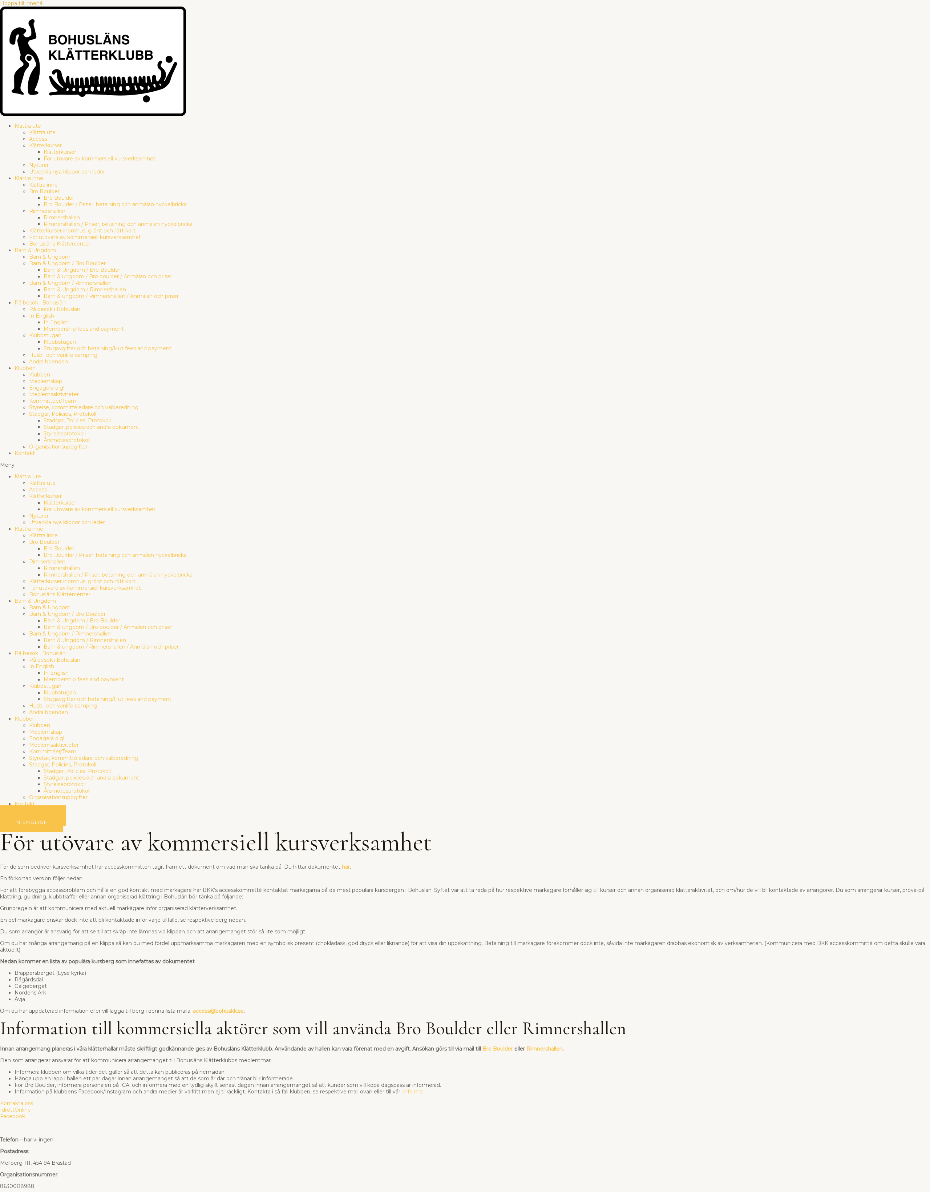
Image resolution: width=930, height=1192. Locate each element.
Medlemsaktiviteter (54, 394)
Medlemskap (45, 381)
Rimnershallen (47, 211)
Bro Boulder (44, 191)
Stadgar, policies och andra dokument (91, 427)
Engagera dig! (46, 387)
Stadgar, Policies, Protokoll (62, 414)
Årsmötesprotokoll (67, 440)
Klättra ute (28, 126)
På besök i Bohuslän (40, 302)
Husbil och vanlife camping (63, 355)
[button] (465, 465)
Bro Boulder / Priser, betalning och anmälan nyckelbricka (115, 204)
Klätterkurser (45, 145)
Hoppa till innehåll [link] (22, 3)
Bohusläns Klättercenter (59, 243)
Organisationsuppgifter (58, 446)
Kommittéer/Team (52, 401)
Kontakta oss (16, 1103)
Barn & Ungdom (35, 250)
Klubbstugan (45, 335)
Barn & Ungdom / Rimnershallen (70, 283)
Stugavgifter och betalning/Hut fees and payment (107, 348)
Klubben (25, 368)
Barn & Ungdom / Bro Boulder (67, 263)
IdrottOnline (15, 1110)
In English (41, 315)
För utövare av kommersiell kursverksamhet (99, 158)
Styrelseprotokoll (65, 433)
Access (38, 139)
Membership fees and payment (84, 329)
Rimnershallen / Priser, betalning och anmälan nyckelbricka (118, 224)
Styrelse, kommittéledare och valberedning (83, 407)
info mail (414, 1091)
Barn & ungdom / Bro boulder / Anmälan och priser (108, 276)
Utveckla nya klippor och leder (67, 171)
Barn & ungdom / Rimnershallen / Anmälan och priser (111, 296)
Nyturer (39, 165)
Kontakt (25, 453)
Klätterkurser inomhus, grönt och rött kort (82, 230)
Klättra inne (29, 178)
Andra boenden (48, 361)
